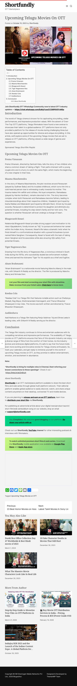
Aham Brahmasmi (18, 91)
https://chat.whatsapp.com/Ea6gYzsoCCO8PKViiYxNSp (39, 109)
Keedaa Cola (16, 94)
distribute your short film (18, 400)
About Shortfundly (20, 101)
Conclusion (12, 99)
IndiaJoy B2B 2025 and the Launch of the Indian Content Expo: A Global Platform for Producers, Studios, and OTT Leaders (19, 649)
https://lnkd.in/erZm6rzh (16, 373)
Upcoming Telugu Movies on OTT (24, 496)
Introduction (12, 76)
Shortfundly (19, 4)
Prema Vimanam (17, 81)
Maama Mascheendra (19, 84)
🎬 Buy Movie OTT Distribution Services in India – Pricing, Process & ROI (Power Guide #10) (55, 613)
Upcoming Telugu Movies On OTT (21, 79)
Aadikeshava (16, 96)
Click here (46, 285)
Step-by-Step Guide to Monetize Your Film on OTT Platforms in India (20, 613)
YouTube (32, 430)
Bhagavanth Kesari (18, 86)
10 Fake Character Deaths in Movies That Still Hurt (53, 539)
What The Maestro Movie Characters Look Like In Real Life (20, 573)
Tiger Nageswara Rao (19, 89)
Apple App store (25, 447)
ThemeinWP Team (53, 677)
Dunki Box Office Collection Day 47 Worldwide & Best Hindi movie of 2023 (20, 541)
